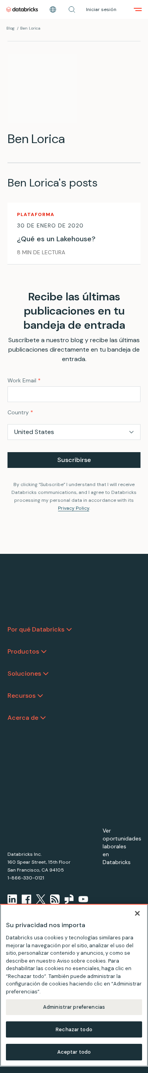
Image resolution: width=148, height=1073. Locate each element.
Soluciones (24, 673)
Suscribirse (74, 460)
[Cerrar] (137, 913)
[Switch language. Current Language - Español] (53, 9)
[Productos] (44, 651)
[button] (72, 9)
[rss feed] (55, 899)
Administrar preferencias (74, 1007)
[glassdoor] (69, 899)
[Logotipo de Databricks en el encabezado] (22, 9)
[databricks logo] (32, 608)
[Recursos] (40, 695)
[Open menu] (138, 9)
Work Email (24, 380)
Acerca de (22, 717)
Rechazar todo (74, 1029)
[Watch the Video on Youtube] (83, 899)
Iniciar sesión (101, 9)
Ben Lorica (30, 28)
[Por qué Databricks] (69, 629)
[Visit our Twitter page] (40, 899)
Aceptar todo (74, 1052)
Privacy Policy (73, 508)
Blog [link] (10, 28)
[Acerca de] (43, 718)
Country (20, 412)
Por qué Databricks (35, 629)
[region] (74, 985)
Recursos (21, 695)
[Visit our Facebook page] (26, 899)
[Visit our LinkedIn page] (12, 899)
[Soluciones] (46, 673)
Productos (23, 651)
